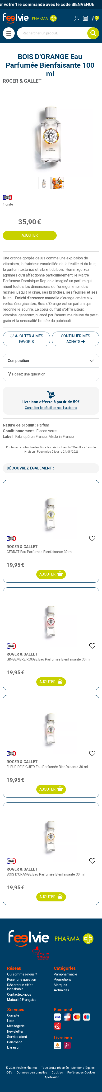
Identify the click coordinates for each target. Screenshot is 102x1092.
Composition (18, 360)
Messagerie (16, 1026)
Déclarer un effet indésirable (20, 987)
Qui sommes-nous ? (22, 974)
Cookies (57, 1072)
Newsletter (15, 1031)
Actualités (61, 990)
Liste (10, 1021)
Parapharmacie (65, 974)
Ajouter (47, 574)
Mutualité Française (22, 1000)
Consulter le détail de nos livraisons (51, 408)
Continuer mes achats (75, 339)
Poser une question (21, 979)
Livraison (13, 1047)
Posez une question (28, 374)
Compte (13, 1015)
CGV (9, 1072)
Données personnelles (32, 1072)
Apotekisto (52, 1077)
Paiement (14, 1042)
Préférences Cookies (81, 1072)
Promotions (62, 979)
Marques (60, 985)
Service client (17, 1037)
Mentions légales (83, 1067)
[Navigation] (9, 33)
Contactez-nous (19, 994)
